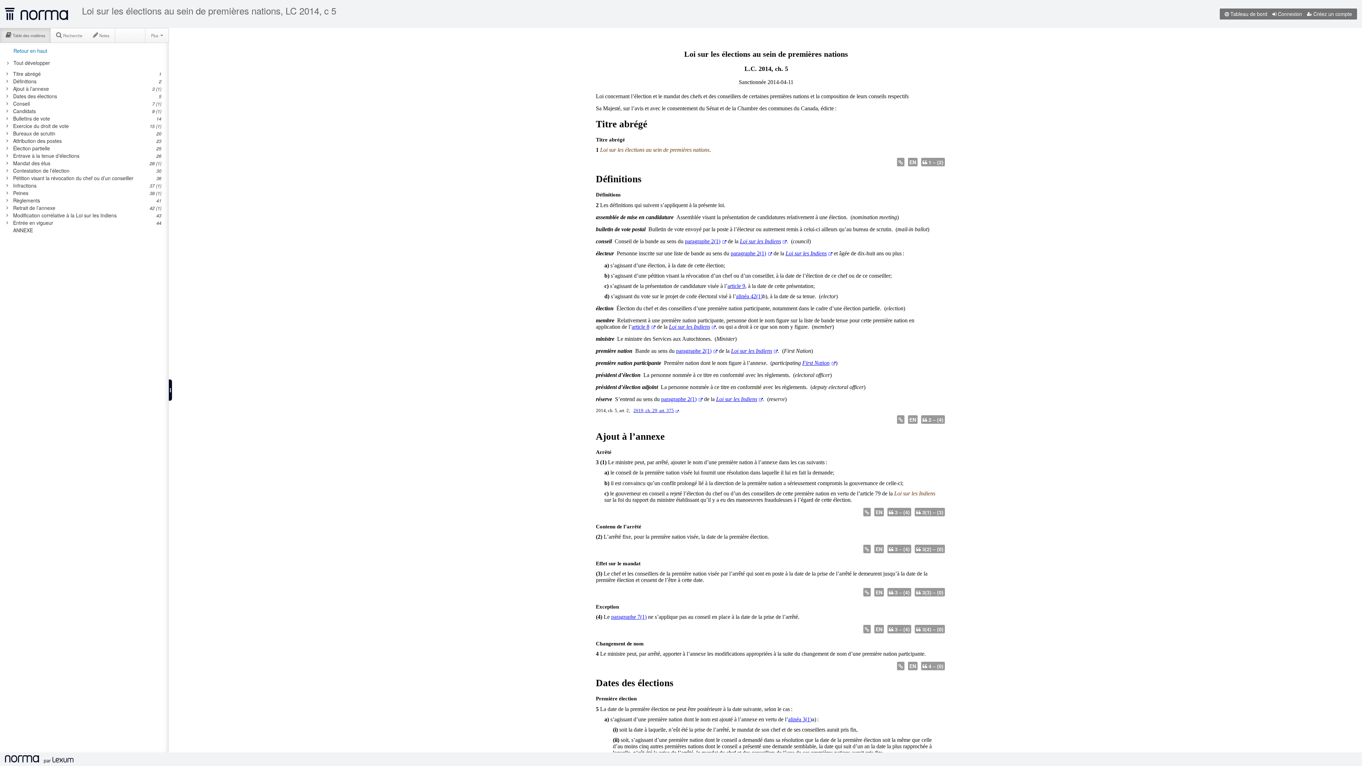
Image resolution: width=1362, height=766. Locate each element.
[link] (83, 73)
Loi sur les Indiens (760, 241)
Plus (155, 35)
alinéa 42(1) (749, 296)
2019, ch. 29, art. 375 (653, 410)
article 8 (640, 327)
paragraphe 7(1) (629, 617)
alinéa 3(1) (800, 719)
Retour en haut (30, 50)
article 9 (736, 286)
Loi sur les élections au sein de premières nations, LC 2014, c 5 (209, 10)
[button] (170, 390)
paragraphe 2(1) (702, 241)
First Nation (816, 363)
